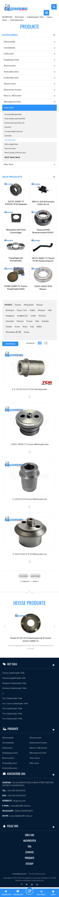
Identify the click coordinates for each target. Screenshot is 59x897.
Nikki (39, 326)
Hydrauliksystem (11, 71)
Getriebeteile (9, 48)
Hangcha (10, 315)
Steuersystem (10, 83)
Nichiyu (42, 315)
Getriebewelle (16, 20)
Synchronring (10, 148)
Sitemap (29, 863)
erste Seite (23, 576)
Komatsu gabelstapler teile (14, 678)
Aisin (25, 326)
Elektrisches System (12, 89)
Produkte (29, 858)
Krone (29, 321)
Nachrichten (29, 840)
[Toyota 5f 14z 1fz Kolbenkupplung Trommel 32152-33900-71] (19, 623)
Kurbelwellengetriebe (13, 114)
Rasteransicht (39, 343)
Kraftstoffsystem (11, 77)
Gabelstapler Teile (35, 17)
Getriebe (8, 136)
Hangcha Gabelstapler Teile (14, 683)
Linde (33, 315)
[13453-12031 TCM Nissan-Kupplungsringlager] (43, 274)
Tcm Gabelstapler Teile (12, 698)
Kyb (32, 326)
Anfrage (10, 343)
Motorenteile (9, 41)
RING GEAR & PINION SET (15, 152)
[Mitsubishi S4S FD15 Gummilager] (16, 217)
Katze (32, 310)
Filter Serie (8, 164)
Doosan (41, 310)
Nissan (39, 304)
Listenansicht (45, 343)
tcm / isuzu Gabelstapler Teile (15, 703)
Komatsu (10, 310)
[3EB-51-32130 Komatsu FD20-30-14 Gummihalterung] (43, 189)
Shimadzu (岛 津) (13, 332)
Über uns (29, 835)
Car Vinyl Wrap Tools (37, 874)
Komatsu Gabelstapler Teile (14, 688)
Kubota (45, 321)
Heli (50, 310)
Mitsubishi (29, 304)
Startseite (19, 17)
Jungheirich (22, 315)
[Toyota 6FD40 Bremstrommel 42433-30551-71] (43, 218)
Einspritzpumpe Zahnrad (14, 123)
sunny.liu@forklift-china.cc (21, 816)
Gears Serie (9, 107)
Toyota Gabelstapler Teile (13, 673)
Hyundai (10, 321)
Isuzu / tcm (22, 310)
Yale (37, 321)
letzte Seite (35, 576)
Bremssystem (10, 65)
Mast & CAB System (12, 95)
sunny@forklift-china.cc (21, 805)
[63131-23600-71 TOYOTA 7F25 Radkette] (16, 189)
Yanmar (20, 321)
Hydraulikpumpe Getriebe (15, 118)
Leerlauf (8, 127)
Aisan (26, 332)
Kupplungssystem (11, 59)
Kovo (17, 326)
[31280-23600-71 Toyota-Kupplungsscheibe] (16, 274)
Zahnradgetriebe (11, 144)
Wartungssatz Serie (12, 101)
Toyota (18, 304)
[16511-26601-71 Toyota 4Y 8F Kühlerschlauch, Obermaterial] (43, 246)
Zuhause (29, 852)
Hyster (9, 326)
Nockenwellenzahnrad (14, 131)
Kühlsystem (9, 53)
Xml (29, 846)
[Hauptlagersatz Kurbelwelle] (16, 246)
